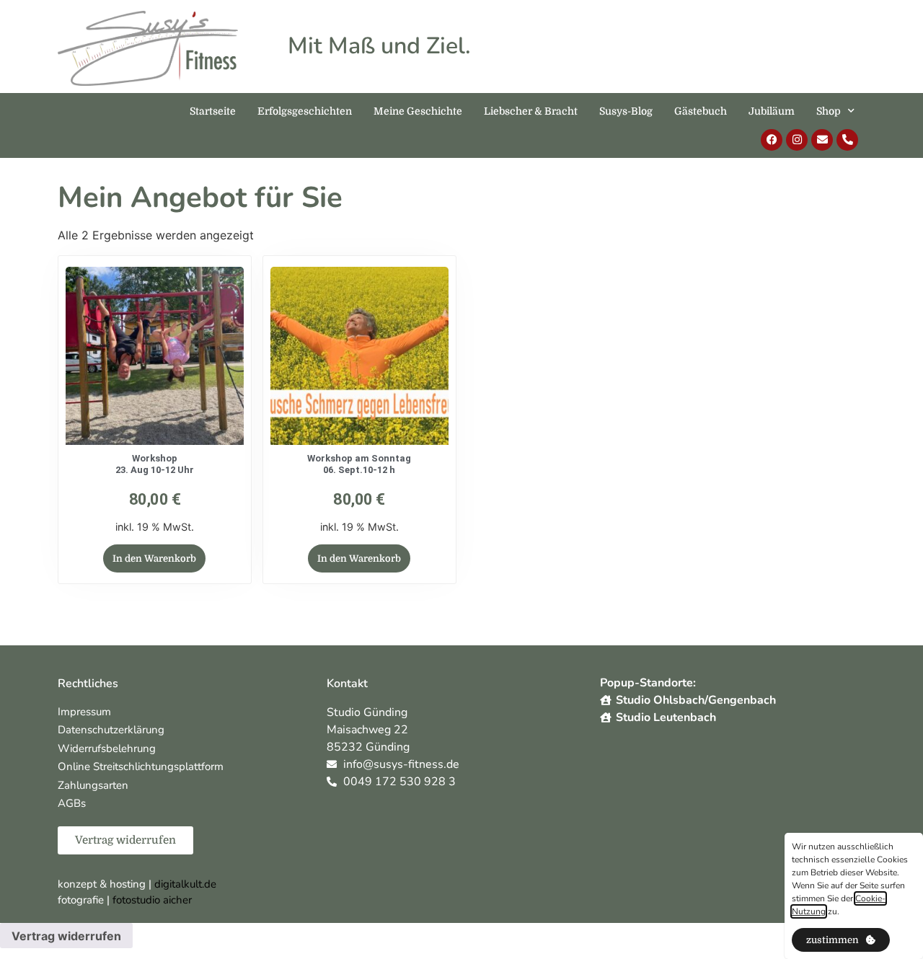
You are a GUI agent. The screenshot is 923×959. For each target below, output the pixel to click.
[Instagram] (797, 140)
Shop (828, 111)
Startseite (213, 111)
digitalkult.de (185, 884)
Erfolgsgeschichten (304, 111)
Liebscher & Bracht (531, 111)
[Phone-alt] (847, 140)
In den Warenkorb (154, 558)
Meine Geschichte (418, 111)
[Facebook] (771, 140)
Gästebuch (700, 111)
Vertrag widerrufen (66, 936)
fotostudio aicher (152, 900)
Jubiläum (771, 111)
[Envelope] (822, 140)
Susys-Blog (626, 111)
